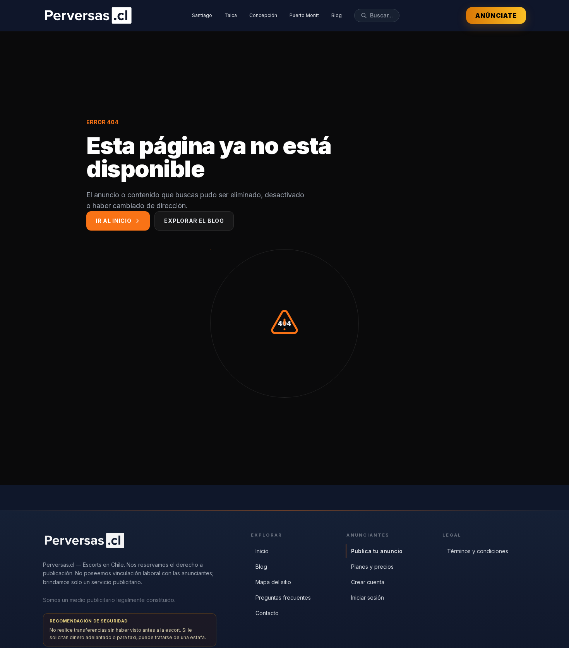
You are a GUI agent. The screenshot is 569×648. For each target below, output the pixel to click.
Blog (336, 15)
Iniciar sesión (367, 597)
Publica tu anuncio (377, 551)
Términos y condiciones (477, 551)
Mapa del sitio (273, 582)
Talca (231, 15)
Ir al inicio (113, 220)
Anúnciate (496, 15)
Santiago (202, 15)
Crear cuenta (367, 582)
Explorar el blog (194, 220)
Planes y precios (372, 566)
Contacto (267, 613)
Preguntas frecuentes (283, 597)
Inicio (262, 551)
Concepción (263, 15)
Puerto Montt (304, 15)
